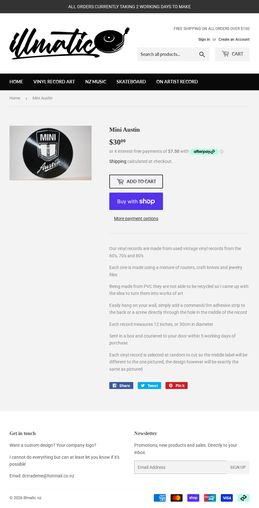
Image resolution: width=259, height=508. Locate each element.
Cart (237, 54)
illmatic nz (32, 497)
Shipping (117, 161)
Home (16, 81)
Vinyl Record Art (54, 81)
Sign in (204, 39)
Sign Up (237, 467)
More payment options (136, 218)
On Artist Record (177, 81)
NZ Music (95, 81)
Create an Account (234, 39)
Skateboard (131, 81)
